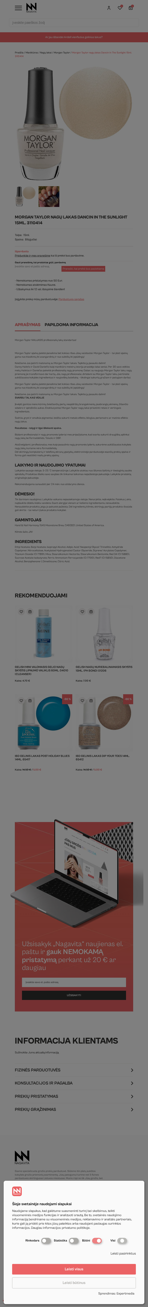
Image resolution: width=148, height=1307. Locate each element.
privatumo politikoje (76, 1228)
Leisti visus (74, 1269)
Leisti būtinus (74, 1283)
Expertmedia (125, 1293)
